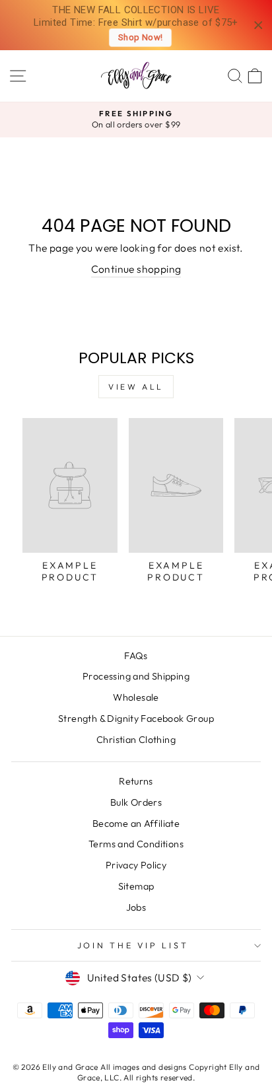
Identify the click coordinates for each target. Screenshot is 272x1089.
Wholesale (136, 697)
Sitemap (136, 886)
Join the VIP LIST (133, 945)
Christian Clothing (136, 740)
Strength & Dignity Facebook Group (136, 718)
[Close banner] (258, 25)
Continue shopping (136, 268)
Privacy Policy (136, 865)
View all (136, 387)
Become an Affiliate (136, 823)
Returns (136, 781)
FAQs (136, 656)
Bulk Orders (136, 802)
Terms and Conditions (136, 844)
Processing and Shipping (136, 676)
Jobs (136, 907)
